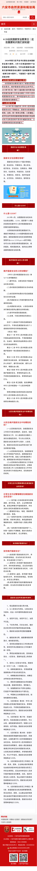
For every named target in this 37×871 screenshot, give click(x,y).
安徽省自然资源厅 (26, 819)
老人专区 (19, 2)
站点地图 (24, 851)
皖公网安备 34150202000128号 (19, 848)
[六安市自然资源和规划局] (18, 8)
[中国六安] (19, 11)
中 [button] (13, 54)
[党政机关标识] (7, 829)
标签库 (26, 2)
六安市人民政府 (6, 822)
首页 (3, 24)
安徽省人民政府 (14, 819)
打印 (23, 54)
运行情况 (33, 2)
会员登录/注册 (10, 2)
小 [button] (16, 54)
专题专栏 (20, 29)
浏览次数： (9, 47)
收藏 (31, 54)
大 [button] (10, 54)
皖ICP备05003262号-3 (10, 845)
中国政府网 (4, 819)
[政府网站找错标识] (16, 829)
